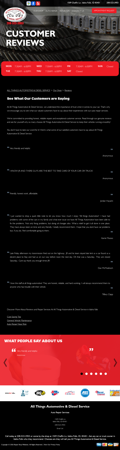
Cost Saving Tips (14, 316)
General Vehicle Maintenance (19, 320)
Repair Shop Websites (21, 445)
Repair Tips (65, 11)
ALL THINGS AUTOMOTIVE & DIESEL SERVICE (28, 90)
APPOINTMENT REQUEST (104, 10)
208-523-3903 (112, 3)
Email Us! (60, 428)
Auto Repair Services (60, 412)
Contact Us (78, 11)
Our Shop (38, 11)
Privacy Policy (55, 445)
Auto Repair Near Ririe (16, 324)
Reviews (68, 90)
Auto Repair (51, 11)
